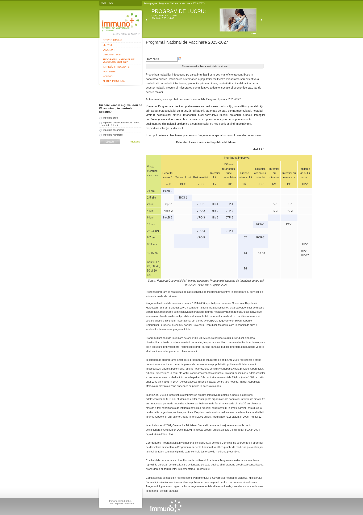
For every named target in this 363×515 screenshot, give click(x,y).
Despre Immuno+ (113, 40)
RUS (110, 2)
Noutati (108, 76)
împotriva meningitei (113, 134)
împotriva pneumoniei (113, 130)
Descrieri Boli (112, 54)
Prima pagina (150, 3)
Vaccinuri (109, 49)
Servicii (107, 45)
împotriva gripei (110, 117)
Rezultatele (134, 141)
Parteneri (109, 71)
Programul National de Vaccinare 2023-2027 (181, 3)
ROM (103, 2)
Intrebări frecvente (116, 66)
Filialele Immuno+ (114, 81)
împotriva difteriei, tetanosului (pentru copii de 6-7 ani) (121, 123)
